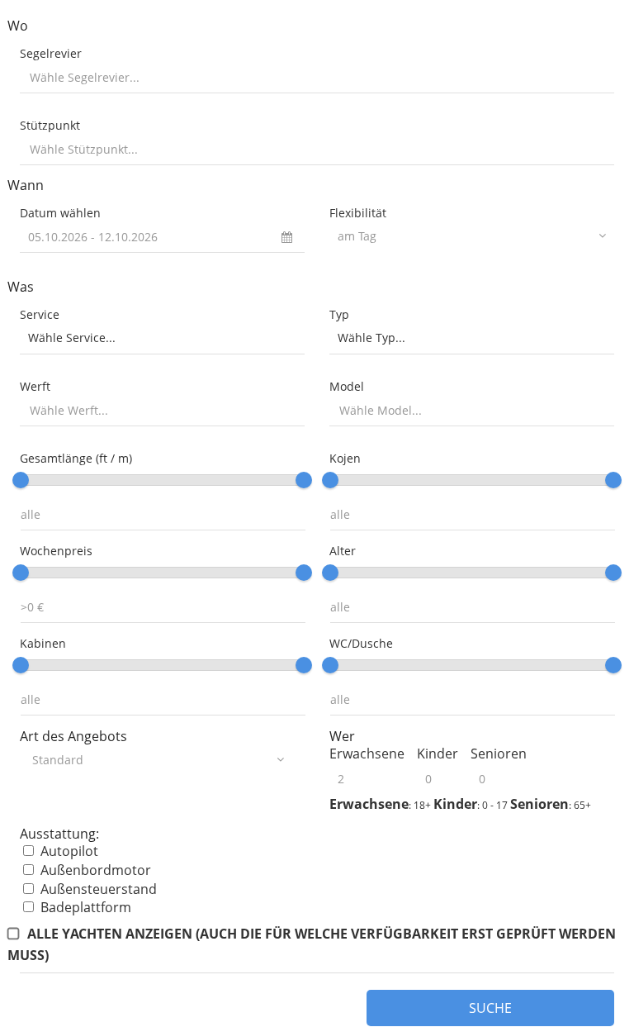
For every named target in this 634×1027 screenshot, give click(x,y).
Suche (490, 1008)
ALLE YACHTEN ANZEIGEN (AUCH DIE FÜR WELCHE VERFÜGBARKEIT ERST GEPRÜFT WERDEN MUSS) (311, 944)
